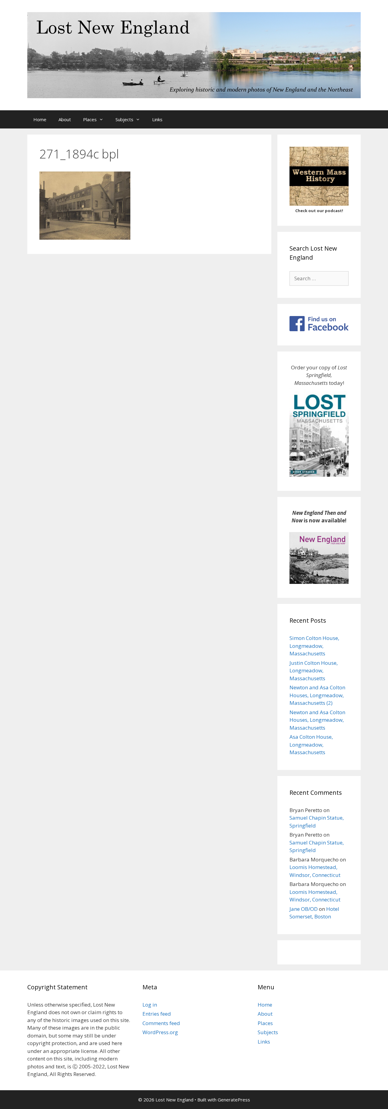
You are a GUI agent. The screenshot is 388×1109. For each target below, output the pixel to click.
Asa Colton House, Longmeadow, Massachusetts (311, 744)
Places (90, 119)
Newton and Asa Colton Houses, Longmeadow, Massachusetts (317, 720)
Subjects (124, 119)
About (65, 119)
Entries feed (156, 1013)
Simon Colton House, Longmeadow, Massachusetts (314, 645)
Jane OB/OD (303, 908)
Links (157, 119)
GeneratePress (234, 1100)
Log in (149, 1004)
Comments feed (161, 1023)
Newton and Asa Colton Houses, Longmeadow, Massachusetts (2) (317, 695)
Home (39, 119)
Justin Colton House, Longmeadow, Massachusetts (313, 670)
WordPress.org (160, 1032)
